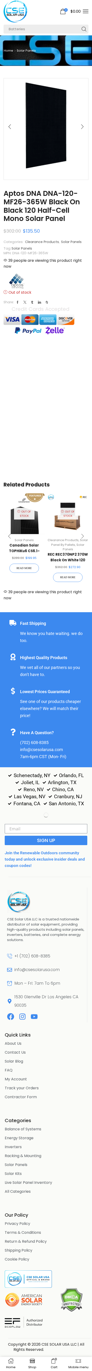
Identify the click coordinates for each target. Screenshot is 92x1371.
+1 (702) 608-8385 (32, 956)
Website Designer (62, 1349)
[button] (70, 11)
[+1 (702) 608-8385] (9, 956)
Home (8, 50)
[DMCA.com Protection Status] (71, 1299)
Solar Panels (26, 50)
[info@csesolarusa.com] (9, 969)
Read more (24, 568)
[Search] (84, 29)
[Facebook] (10, 1016)
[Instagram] (22, 1016)
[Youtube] (34, 1016)
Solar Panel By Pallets (69, 542)
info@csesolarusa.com (37, 969)
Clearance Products (42, 241)
